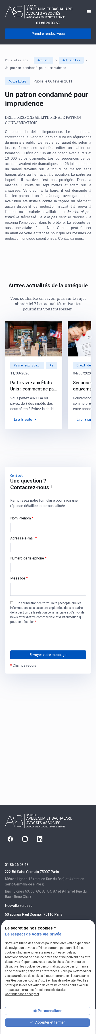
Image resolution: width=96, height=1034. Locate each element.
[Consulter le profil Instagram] (25, 838)
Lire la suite (23, 419)
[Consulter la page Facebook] (10, 838)
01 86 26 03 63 (48, 23)
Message (19, 578)
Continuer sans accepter (22, 994)
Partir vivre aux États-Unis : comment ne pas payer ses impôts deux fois (33, 386)
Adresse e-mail (23, 538)
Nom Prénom (21, 518)
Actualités (71, 60)
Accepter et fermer (49, 1022)
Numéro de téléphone (28, 558)
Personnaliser (50, 1011)
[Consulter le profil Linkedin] (39, 838)
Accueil (43, 60)
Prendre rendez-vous (48, 34)
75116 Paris (34, 914)
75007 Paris (32, 872)
